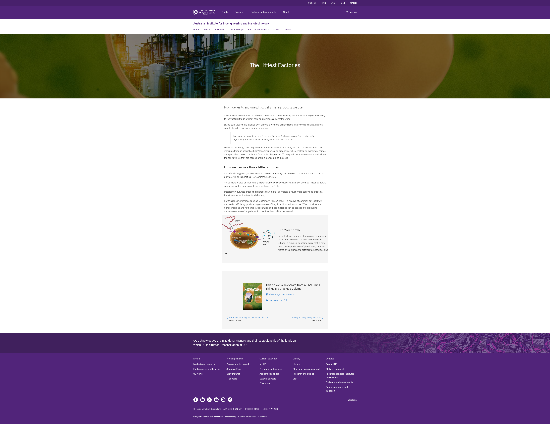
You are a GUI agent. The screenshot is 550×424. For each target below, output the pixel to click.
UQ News (198, 373)
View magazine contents (281, 294)
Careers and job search (238, 364)
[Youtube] (216, 400)
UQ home (312, 3)
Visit (295, 378)
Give (343, 3)
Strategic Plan (233, 369)
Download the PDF (278, 300)
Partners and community (263, 12)
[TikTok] (230, 400)
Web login (352, 400)
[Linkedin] (202, 400)
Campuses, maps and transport (337, 389)
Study (225, 12)
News (323, 3)
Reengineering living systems (307, 317)
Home (196, 29)
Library (296, 364)
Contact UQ (331, 364)
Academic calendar (269, 373)
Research (239, 12)
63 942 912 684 (235, 409)
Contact (353, 3)
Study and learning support (306, 369)
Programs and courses (271, 369)
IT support (231, 378)
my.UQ (263, 364)
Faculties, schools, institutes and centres (340, 375)
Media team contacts (204, 364)
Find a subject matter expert (207, 369)
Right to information (247, 417)
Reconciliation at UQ (234, 345)
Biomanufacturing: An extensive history (248, 317)
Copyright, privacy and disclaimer (208, 417)
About (286, 12)
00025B (255, 409)
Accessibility (230, 417)
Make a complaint (335, 369)
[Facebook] (195, 400)
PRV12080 (273, 409)
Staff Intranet (233, 373)
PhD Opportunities (257, 29)
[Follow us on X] (209, 400)
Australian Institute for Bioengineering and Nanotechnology (231, 23)
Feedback (262, 417)
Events (333, 3)
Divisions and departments (339, 382)
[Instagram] (223, 400)
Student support (268, 378)
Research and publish (304, 373)
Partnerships (237, 29)
